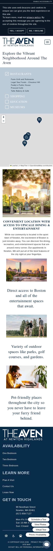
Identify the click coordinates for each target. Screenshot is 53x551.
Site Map (26, 544)
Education (18, 101)
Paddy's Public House (21, 85)
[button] (3, 117)
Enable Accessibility (42, 1)
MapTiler (24, 165)
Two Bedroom (9, 459)
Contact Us (8, 486)
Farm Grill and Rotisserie (22, 79)
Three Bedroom (10, 466)
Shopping (17, 96)
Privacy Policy (38, 542)
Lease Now (8, 492)
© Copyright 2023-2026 (18, 542)
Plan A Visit (8, 480)
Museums (17, 107)
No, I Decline (36, 31)
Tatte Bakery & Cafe (20, 91)
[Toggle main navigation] (47, 42)
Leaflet (14, 165)
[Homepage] (18, 39)
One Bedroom (9, 453)
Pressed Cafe (17, 88)
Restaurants (20, 73)
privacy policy (33, 17)
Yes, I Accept (17, 31)
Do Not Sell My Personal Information (26, 547)
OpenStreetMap (36, 165)
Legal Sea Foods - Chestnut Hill (25, 82)
